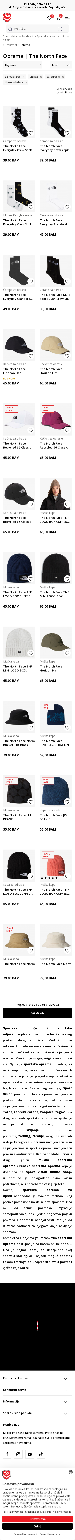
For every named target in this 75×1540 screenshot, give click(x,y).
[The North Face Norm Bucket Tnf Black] (19, 717)
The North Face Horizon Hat (14, 371)
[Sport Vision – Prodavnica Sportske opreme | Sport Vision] (7, 17)
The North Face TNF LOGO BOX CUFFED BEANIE (54, 520)
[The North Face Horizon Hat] (19, 345)
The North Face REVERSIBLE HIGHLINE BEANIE (55, 743)
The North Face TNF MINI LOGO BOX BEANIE (54, 594)
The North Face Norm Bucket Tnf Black (19, 743)
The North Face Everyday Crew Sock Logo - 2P (17, 148)
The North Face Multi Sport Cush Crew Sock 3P (55, 297)
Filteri (55, 65)
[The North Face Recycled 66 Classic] (19, 419)
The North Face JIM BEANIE (17, 817)
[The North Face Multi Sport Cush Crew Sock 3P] (56, 271)
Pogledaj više (11, 7)
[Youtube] (30, 1454)
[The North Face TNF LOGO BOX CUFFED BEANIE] (56, 494)
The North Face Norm (19, 964)
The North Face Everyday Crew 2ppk (54, 148)
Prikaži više (37, 1013)
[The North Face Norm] (19, 940)
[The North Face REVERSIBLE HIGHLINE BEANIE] (56, 717)
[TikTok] (41, 1454)
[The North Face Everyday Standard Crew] (56, 196)
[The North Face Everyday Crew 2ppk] (56, 122)
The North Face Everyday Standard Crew (53, 222)
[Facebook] (7, 1454)
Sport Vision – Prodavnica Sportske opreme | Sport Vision (36, 38)
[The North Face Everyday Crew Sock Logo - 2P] (19, 122)
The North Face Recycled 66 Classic (17, 445)
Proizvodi (11, 45)
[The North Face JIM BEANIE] (19, 791)
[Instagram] (18, 1454)
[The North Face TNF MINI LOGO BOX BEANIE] (56, 568)
